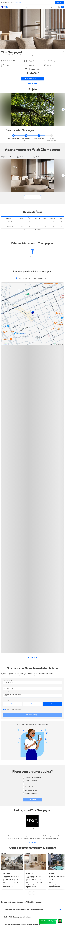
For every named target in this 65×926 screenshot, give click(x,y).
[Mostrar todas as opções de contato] (42, 78)
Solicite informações (32, 197)
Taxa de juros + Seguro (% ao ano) (12, 694)
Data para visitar (30, 784)
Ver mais (33, 842)
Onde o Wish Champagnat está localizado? (17, 917)
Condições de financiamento (33, 777)
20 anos (32, 704)
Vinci (32, 829)
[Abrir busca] (62, 7)
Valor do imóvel (8, 680)
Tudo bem (59, 2)
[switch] (4, 709)
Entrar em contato (31, 78)
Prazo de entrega (30, 787)
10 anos (13, 704)
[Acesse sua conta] (59, 7)
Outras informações (31, 793)
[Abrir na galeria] (62, 123)
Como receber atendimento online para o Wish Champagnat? (23, 910)
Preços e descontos (31, 781)
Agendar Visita (32, 83)
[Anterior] (29, 893)
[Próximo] (63, 109)
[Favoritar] (63, 52)
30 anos (52, 704)
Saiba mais (18, 2)
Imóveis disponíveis (31, 790)
